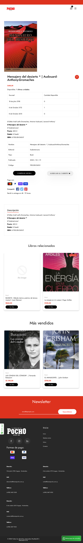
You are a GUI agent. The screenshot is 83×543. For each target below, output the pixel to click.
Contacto (45, 446)
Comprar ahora (24, 173)
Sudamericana (35, 150)
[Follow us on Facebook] (17, 189)
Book (32, 155)
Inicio (44, 434)
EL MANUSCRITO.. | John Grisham (56, 377)
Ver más (11, 307)
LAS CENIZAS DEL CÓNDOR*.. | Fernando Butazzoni (21, 376)
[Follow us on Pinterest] (26, 189)
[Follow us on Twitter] (21, 189)
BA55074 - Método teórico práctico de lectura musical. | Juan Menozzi (21, 299)
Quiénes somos (47, 438)
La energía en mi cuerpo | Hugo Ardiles (58, 300)
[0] (71, 9)
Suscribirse (67, 412)
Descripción (13, 210)
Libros (44, 442)
